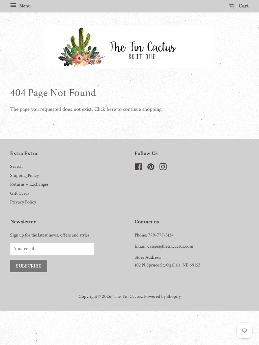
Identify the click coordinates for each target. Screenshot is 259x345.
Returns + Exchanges (29, 184)
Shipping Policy (24, 175)
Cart (243, 6)
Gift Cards (19, 193)
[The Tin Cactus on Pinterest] (150, 168)
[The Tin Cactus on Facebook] (138, 168)
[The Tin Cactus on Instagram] (163, 168)
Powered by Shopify (162, 296)
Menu (24, 6)
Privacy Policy (23, 202)
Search (16, 166)
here (111, 109)
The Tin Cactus (127, 296)
